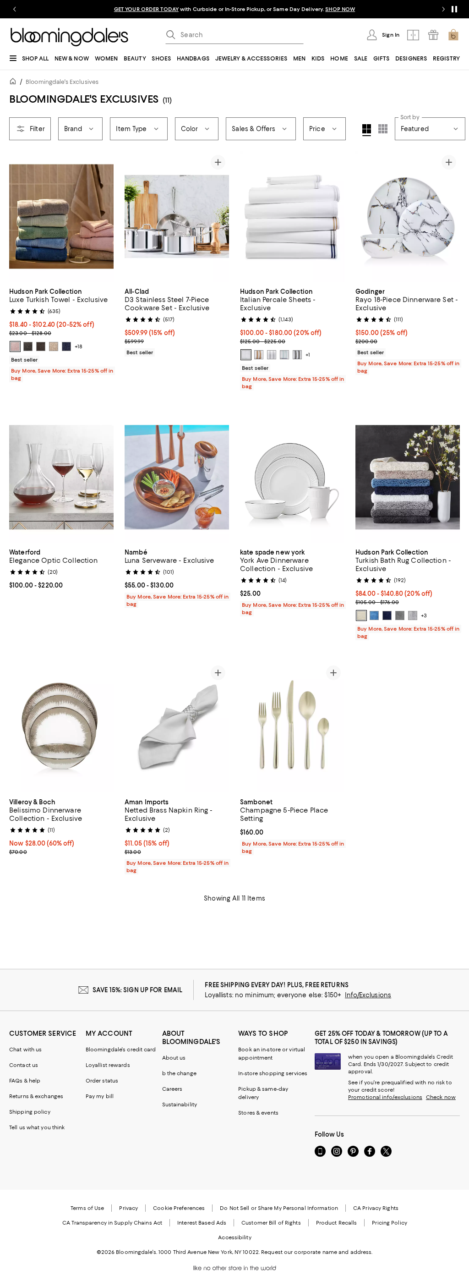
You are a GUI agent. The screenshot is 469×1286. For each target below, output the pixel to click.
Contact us (23, 1065)
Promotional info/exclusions (385, 1097)
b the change (179, 1073)
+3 (424, 615)
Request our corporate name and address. (316, 1252)
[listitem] (234, 9)
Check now (441, 1097)
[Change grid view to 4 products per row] (366, 130)
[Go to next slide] (443, 9)
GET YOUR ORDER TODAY (146, 9)
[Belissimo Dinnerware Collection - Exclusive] (61, 727)
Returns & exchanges (36, 1096)
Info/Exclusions (368, 995)
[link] (61, 334)
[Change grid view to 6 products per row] (382, 128)
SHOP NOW (340, 9)
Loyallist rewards (108, 1065)
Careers (172, 1089)
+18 (78, 346)
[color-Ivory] (361, 615)
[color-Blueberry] (66, 346)
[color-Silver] (271, 354)
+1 (307, 355)
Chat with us (25, 1049)
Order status (102, 1080)
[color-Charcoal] (297, 354)
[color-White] (246, 354)
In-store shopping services (272, 1073)
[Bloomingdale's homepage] (14, 82)
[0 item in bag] (453, 35)
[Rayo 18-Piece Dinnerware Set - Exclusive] (407, 216)
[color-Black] (40, 346)
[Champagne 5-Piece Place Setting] (292, 727)
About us (174, 1058)
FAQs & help (24, 1080)
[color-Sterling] (399, 615)
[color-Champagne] (258, 354)
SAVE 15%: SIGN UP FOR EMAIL (138, 990)
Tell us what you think (37, 1127)
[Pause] (454, 9)
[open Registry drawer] (433, 35)
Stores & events (258, 1113)
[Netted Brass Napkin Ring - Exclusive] (177, 727)
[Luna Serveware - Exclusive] (177, 477)
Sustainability (179, 1104)
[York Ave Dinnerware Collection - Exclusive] (292, 477)
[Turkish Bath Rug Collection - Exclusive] (407, 477)
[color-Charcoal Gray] (28, 346)
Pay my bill (100, 1096)
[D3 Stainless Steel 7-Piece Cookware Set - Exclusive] (177, 216)
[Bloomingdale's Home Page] (69, 37)
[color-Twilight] (374, 615)
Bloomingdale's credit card (121, 1049)
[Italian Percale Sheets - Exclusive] (292, 216)
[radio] (15, 346)
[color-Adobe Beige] (53, 346)
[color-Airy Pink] (15, 346)
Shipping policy (29, 1112)
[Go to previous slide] (14, 9)
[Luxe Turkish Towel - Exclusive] (61, 216)
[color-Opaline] (284, 354)
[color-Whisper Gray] (412, 615)
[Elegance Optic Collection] (61, 477)
